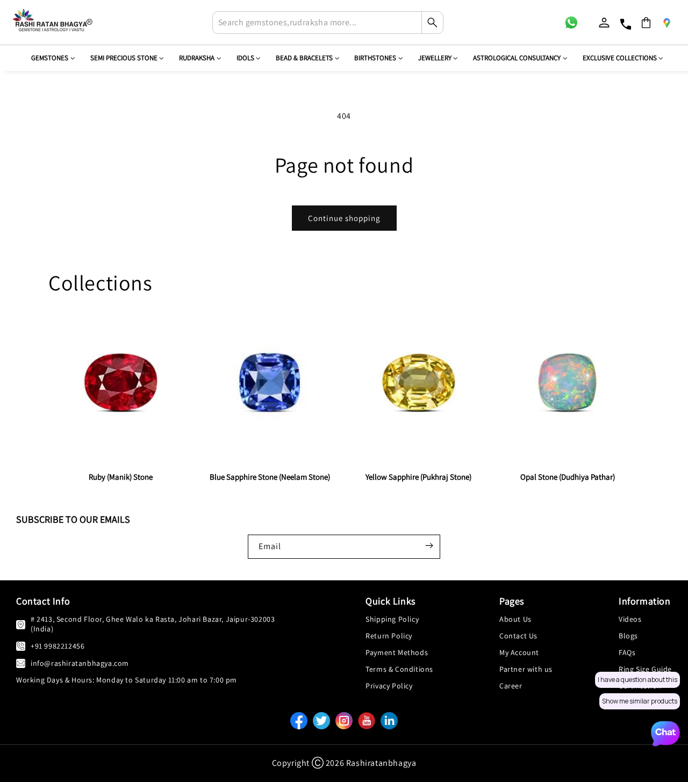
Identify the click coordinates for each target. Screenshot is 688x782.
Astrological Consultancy (517, 57)
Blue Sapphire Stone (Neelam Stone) (270, 477)
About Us (515, 619)
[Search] (432, 22)
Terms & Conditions (399, 669)
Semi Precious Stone (123, 57)
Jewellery (435, 57)
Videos (630, 619)
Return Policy (389, 636)
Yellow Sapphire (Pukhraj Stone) (418, 477)
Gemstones (49, 57)
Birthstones (375, 57)
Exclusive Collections (620, 57)
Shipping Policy (392, 619)
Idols (245, 57)
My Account (519, 652)
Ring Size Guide (645, 669)
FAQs (627, 652)
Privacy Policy (389, 686)
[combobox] (328, 22)
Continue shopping (344, 218)
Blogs (628, 636)
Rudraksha (196, 57)
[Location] (666, 22)
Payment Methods (397, 652)
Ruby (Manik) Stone (121, 477)
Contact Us (518, 636)
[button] (646, 23)
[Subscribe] (429, 545)
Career (510, 686)
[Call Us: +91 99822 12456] (20, 646)
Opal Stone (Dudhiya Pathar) (567, 477)
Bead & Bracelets (304, 57)
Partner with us (526, 669)
